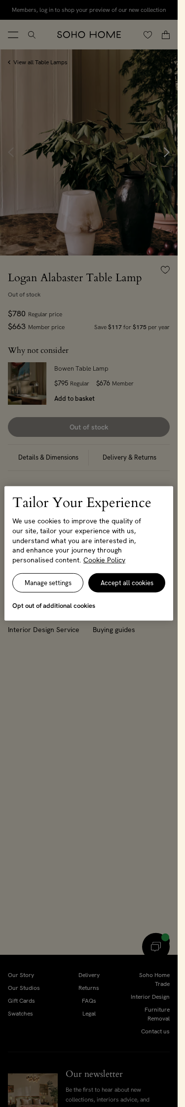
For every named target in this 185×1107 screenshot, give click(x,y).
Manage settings (48, 583)
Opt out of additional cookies (53, 605)
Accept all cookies (127, 583)
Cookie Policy (104, 559)
